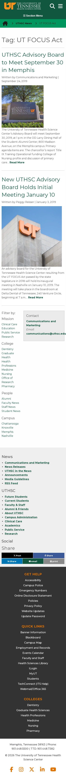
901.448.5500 (20, 748)
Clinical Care (9, 324)
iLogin (33, 668)
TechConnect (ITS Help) (33, 683)
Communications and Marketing (27, 462)
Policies (33, 600)
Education (8, 328)
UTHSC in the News (18, 470)
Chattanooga (10, 423)
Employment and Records (33, 647)
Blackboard (33, 637)
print (55, 561)
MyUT (33, 673)
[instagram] (21, 772)
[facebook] (11, 772)
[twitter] (32, 772)
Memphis (7, 431)
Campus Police (33, 585)
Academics (12, 525)
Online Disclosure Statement (33, 595)
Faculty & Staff (15, 504)
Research (8, 336)
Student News (11, 411)
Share (54, 556)
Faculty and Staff (33, 658)
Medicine (7, 369)
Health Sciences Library (33, 663)
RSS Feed (11, 483)
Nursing (7, 373)
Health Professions (33, 715)
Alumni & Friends (17, 509)
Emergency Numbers (33, 590)
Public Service (11, 332)
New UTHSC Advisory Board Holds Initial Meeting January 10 (31, 187)
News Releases (15, 466)
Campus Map (33, 642)
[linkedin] (42, 772)
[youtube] (53, 772)
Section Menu (34, 15)
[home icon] (4, 23)
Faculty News (10, 402)
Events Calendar (33, 652)
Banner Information (33, 632)
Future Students (16, 496)
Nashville (7, 435)
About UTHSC (14, 513)
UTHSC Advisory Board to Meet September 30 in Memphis (33, 62)
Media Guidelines (17, 479)
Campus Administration (21, 517)
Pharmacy (8, 386)
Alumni (6, 398)
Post (22, 556)
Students (33, 678)
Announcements (16, 475)
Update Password (33, 616)
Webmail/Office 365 (33, 689)
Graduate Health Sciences (33, 710)
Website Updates (33, 611)
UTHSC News (24, 23)
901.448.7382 (45, 748)
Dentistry (7, 349)
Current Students (17, 500)
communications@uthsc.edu (46, 333)
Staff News (8, 406)
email (34, 561)
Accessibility (33, 580)
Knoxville (7, 427)
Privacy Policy (33, 606)
